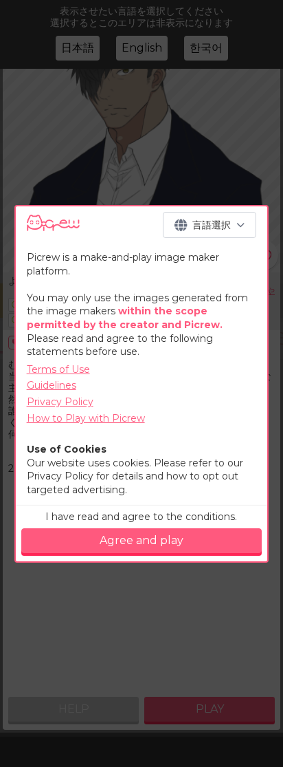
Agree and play (141, 540)
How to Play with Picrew (86, 418)
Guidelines (51, 385)
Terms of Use (58, 369)
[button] (209, 225)
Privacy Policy (60, 402)
